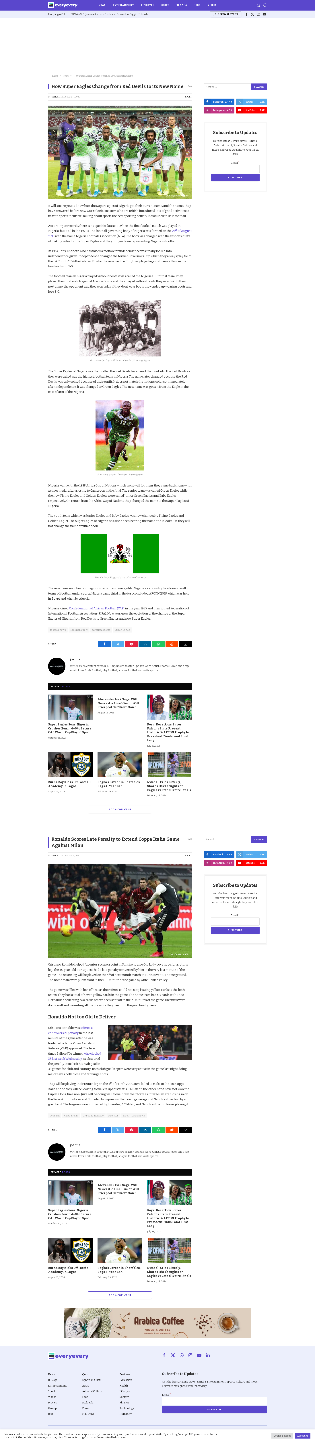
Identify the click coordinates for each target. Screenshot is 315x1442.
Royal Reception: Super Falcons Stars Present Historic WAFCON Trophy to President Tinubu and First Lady (168, 732)
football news (58, 630)
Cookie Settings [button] (282, 1435)
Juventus (113, 1115)
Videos (212, 5)
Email (235, 162)
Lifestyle (147, 5)
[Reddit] (35, 240)
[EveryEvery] (62, 5)
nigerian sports (101, 630)
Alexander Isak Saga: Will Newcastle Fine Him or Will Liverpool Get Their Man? (118, 703)
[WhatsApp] (35, 248)
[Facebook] (35, 215)
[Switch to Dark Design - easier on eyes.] (264, 5)
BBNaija (181, 5)
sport (188, 97)
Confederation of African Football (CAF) (97, 608)
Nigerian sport (79, 630)
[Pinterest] (35, 232)
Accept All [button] (302, 1435)
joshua (55, 97)
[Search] (258, 5)
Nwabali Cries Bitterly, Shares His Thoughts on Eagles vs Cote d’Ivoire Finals (169, 786)
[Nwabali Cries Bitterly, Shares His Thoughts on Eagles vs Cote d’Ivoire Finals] (169, 764)
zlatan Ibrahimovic (134, 1115)
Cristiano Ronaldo (93, 1115)
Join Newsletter (225, 14)
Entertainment (123, 5)
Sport (165, 5)
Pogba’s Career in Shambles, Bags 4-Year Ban (119, 784)
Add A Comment (119, 809)
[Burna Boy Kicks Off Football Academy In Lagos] (70, 764)
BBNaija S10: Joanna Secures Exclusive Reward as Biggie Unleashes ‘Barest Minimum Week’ (112, 14)
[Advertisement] (157, 45)
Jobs (197, 5)
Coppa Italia (71, 1115)
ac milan (55, 1115)
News (102, 5)
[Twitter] (35, 223)
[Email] (35, 257)
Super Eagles (122, 630)
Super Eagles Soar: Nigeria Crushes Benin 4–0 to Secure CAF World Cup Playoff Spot (69, 728)
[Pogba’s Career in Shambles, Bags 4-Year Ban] (120, 764)
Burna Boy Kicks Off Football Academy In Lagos (69, 784)
